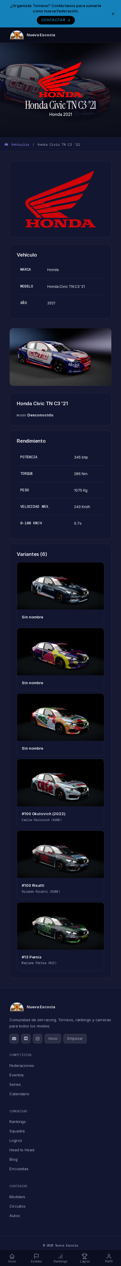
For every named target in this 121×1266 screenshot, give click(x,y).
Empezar (75, 1038)
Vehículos (19, 144)
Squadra (17, 1131)
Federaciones (21, 1065)
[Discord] (26, 1038)
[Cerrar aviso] (113, 14)
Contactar (53, 20)
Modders (17, 1196)
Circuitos (17, 1206)
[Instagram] (37, 1038)
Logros (15, 1140)
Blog (13, 1159)
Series (15, 1084)
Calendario (19, 1093)
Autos (14, 1215)
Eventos (16, 1075)
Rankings (17, 1121)
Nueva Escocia (41, 34)
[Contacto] (14, 1038)
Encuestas (18, 1168)
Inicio (52, 1038)
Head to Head (21, 1149)
